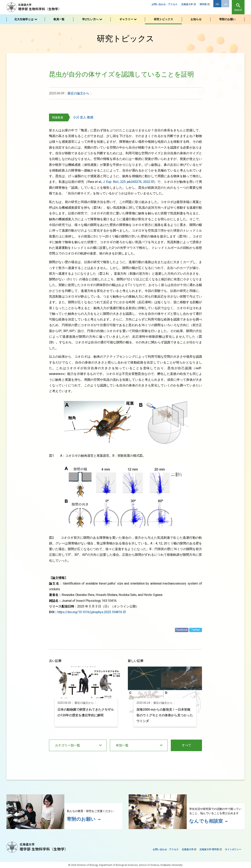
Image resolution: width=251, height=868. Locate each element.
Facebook (182, 629)
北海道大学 (187, 4)
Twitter (195, 629)
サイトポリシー (233, 849)
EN (217, 4)
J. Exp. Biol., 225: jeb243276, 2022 (126, 182)
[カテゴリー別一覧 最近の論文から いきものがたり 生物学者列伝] (78, 745)
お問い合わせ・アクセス (164, 4)
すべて (186, 745)
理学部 (203, 4)
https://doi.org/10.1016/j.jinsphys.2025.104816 (89, 612)
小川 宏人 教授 (83, 117)
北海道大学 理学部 (209, 849)
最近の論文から (78, 93)
